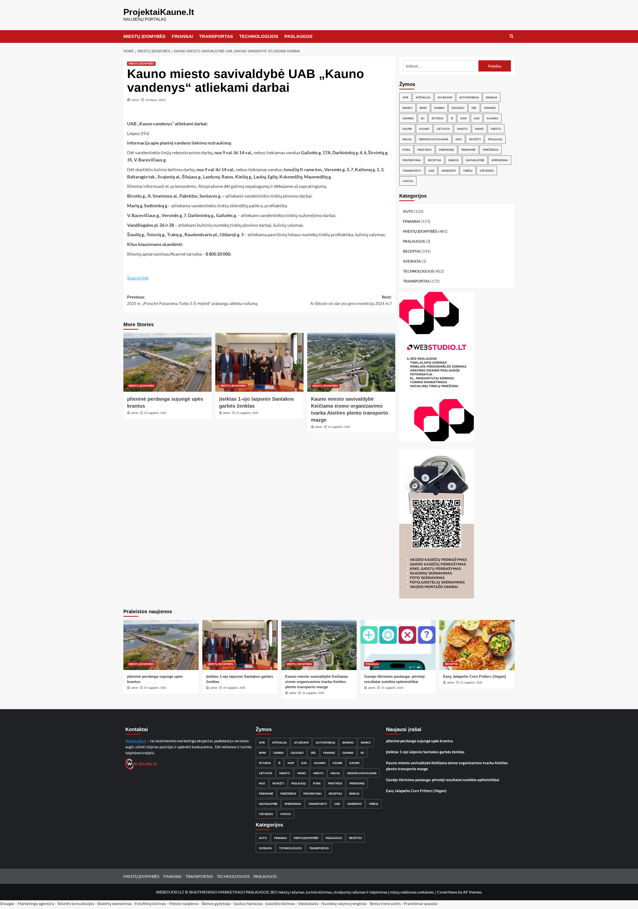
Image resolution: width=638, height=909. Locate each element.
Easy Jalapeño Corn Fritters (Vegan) (474, 676)
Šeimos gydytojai (216, 903)
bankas (491, 97)
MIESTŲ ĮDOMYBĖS (144, 36)
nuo (459, 139)
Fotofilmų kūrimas (150, 903)
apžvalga (423, 97)
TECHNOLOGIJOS (258, 36)
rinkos (453, 160)
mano (479, 128)
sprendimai (499, 160)
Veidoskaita (308, 903)
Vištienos (487, 170)
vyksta (407, 181)
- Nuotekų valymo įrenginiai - (343, 903)
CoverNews (447, 892)
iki (422, 118)
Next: (351, 300)
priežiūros (490, 149)
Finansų (490, 107)
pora (406, 149)
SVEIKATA (412, 261)
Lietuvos (443, 128)
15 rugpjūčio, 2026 (339, 426)
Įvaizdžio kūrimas (280, 903)
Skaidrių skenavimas (114, 903)
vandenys (448, 170)
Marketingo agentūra (36, 903)
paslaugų (495, 139)
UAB (431, 170)
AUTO (408, 211)
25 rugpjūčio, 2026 (155, 412)
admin (135, 100)
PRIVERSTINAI (411, 160)
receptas (434, 160)
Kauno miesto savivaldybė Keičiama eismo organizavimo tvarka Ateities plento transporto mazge (316, 681)
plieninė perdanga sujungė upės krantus (419, 741)
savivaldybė (475, 160)
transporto (411, 170)
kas (476, 118)
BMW (423, 107)
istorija (438, 118)
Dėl (474, 107)
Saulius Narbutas (248, 903)
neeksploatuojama (433, 139)
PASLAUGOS (298, 36)
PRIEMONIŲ (446, 149)
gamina (408, 118)
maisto (462, 128)
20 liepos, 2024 (155, 100)
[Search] (511, 36)
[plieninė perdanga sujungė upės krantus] (167, 362)
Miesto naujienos (184, 903)
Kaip (463, 118)
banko (407, 107)
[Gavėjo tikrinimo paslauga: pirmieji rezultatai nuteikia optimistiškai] (398, 645)
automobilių (469, 97)
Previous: (192, 300)
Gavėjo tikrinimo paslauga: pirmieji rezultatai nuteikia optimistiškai (442, 779)
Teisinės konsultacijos (75, 903)
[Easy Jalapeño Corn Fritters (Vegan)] (477, 645)
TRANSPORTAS (216, 36)
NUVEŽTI (475, 139)
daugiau (458, 107)
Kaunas (492, 118)
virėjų (468, 170)
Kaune (407, 128)
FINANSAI (182, 36)
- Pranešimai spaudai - (420, 903)
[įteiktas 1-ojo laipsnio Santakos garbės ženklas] (259, 362)
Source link (138, 278)
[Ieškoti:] (440, 66)
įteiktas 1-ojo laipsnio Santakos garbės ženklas (425, 752)
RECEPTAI (412, 251)
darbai (439, 107)
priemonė (468, 149)
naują (407, 139)
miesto (496, 128)
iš (452, 118)
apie (405, 97)
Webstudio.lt (136, 741)
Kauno (424, 128)
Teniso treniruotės (385, 903)
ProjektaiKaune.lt (158, 12)
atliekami (445, 97)
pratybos (424, 149)
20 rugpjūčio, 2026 (247, 412)
